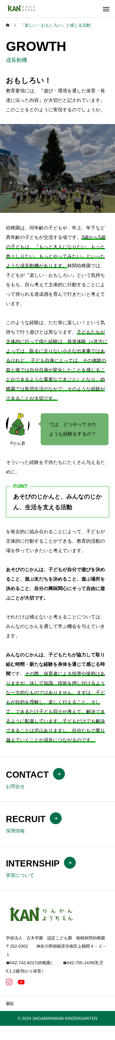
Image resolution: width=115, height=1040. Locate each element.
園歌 (10, 1003)
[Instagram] (9, 982)
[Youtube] (21, 982)
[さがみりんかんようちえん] (23, 8)
